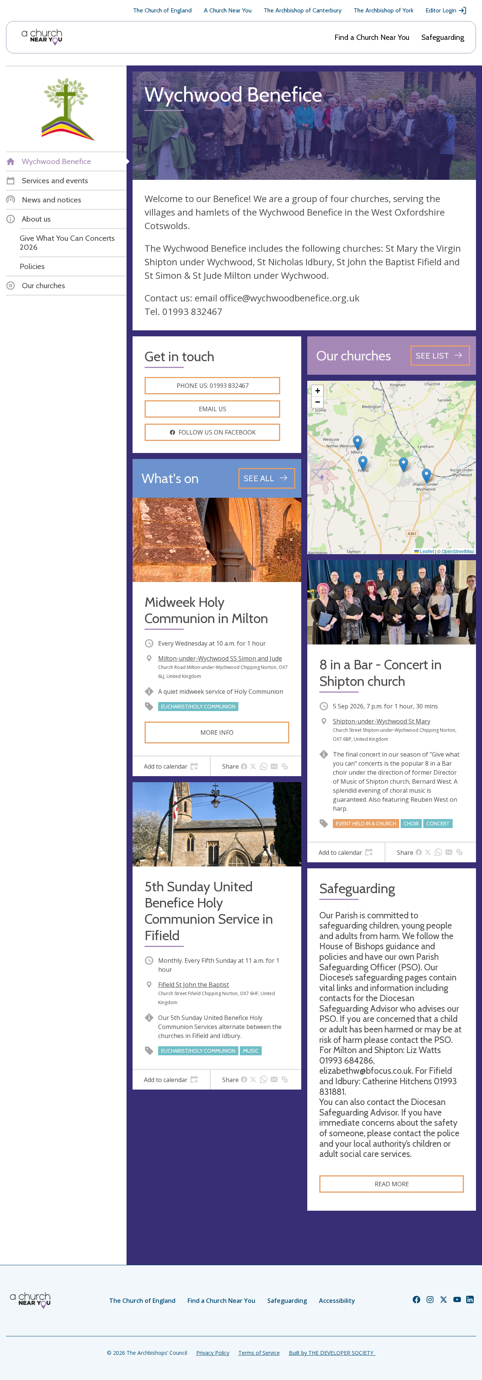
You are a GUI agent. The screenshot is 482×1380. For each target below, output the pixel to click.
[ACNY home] (42, 37)
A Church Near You (228, 10)
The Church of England (162, 10)
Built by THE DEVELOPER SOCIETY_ (332, 1352)
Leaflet (426, 551)
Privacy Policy (212, 1352)
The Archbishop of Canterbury (303, 10)
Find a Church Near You (371, 37)
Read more (392, 1184)
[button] (363, 463)
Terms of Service (259, 1352)
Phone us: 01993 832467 (213, 385)
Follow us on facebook (217, 432)
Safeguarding (442, 37)
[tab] (171, 766)
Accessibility (337, 1300)
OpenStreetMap (458, 551)
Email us (212, 409)
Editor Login (441, 10)
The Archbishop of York (383, 10)
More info (216, 732)
